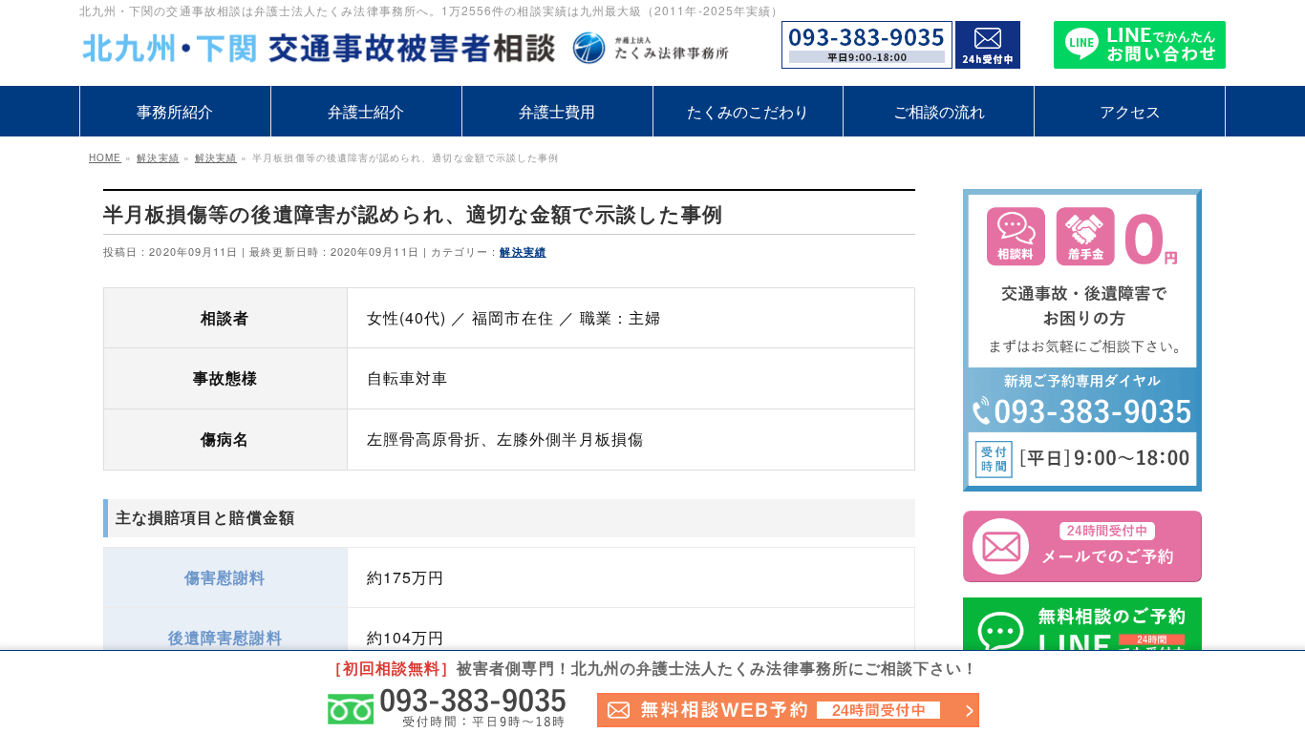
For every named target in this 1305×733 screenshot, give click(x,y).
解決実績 (523, 251)
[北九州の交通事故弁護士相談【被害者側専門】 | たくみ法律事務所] (413, 50)
